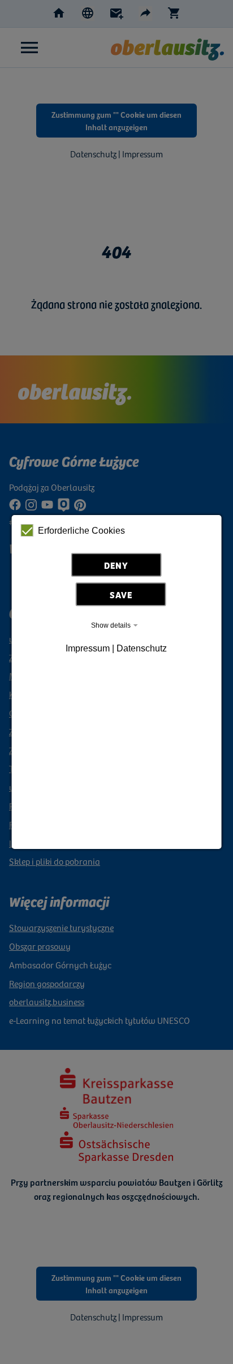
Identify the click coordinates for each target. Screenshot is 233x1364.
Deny (116, 565)
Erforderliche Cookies (81, 530)
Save (121, 594)
